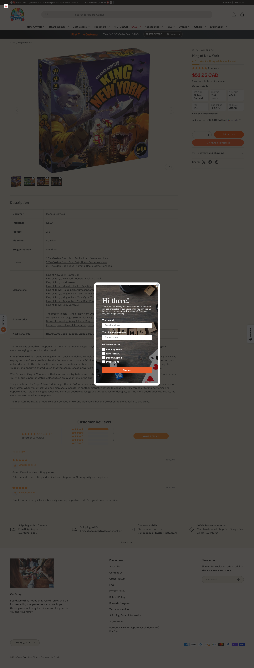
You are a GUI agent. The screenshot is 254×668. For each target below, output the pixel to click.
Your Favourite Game (114, 332)
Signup (127, 370)
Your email (108, 320)
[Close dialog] (157, 285)
